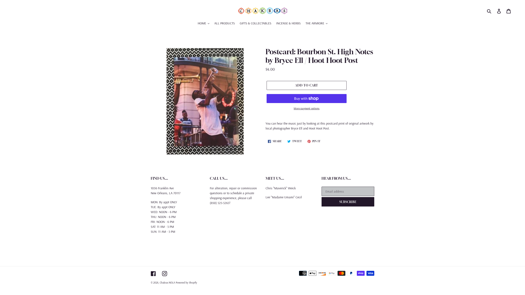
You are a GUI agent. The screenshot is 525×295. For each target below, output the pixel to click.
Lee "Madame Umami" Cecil (284, 197)
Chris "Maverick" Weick (281, 188)
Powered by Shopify (186, 282)
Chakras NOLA (167, 282)
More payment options (307, 108)
